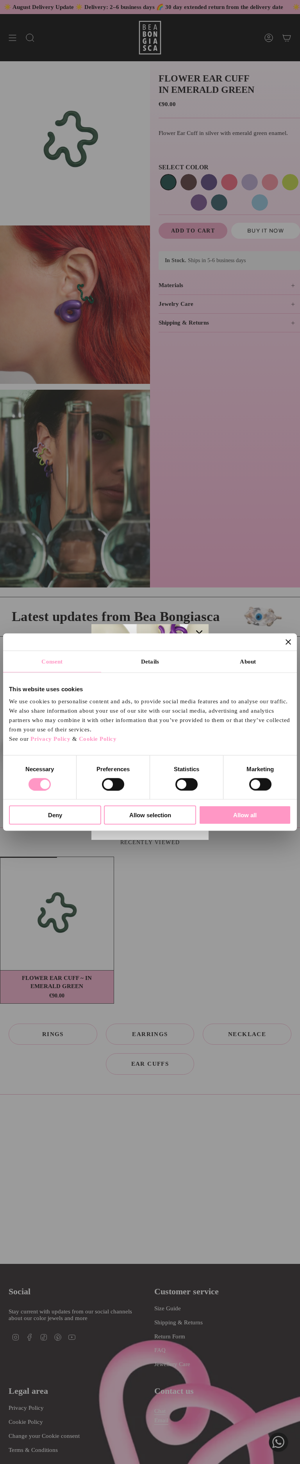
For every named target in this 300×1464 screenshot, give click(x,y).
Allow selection (150, 815)
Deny (55, 815)
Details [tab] (150, 661)
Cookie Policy (98, 739)
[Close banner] (288, 641)
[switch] (113, 784)
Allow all (245, 815)
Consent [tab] (51, 661)
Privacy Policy (50, 739)
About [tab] (248, 661)
